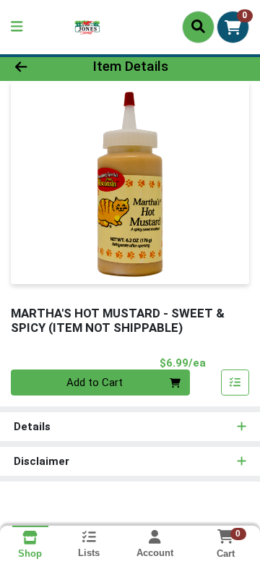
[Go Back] (41, 67)
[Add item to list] (235, 382)
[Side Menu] (16, 27)
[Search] (198, 27)
